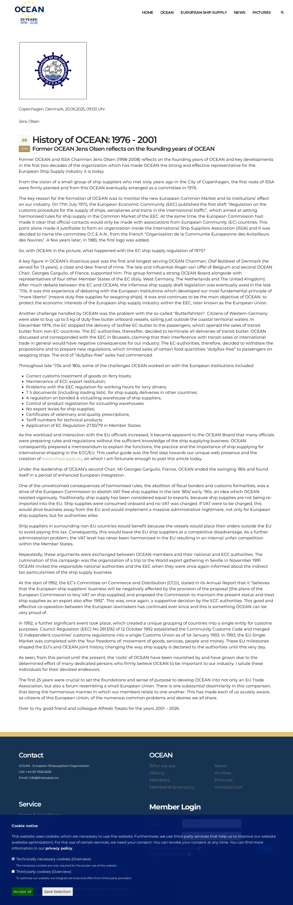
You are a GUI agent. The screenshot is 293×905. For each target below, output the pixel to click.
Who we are (162, 765)
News (239, 12)
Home (147, 12)
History (157, 773)
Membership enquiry (172, 787)
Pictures (261, 12)
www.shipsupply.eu (62, 458)
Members (159, 780)
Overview (81, 859)
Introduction (228, 787)
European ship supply (204, 12)
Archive (222, 773)
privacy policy (59, 848)
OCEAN (167, 12)
